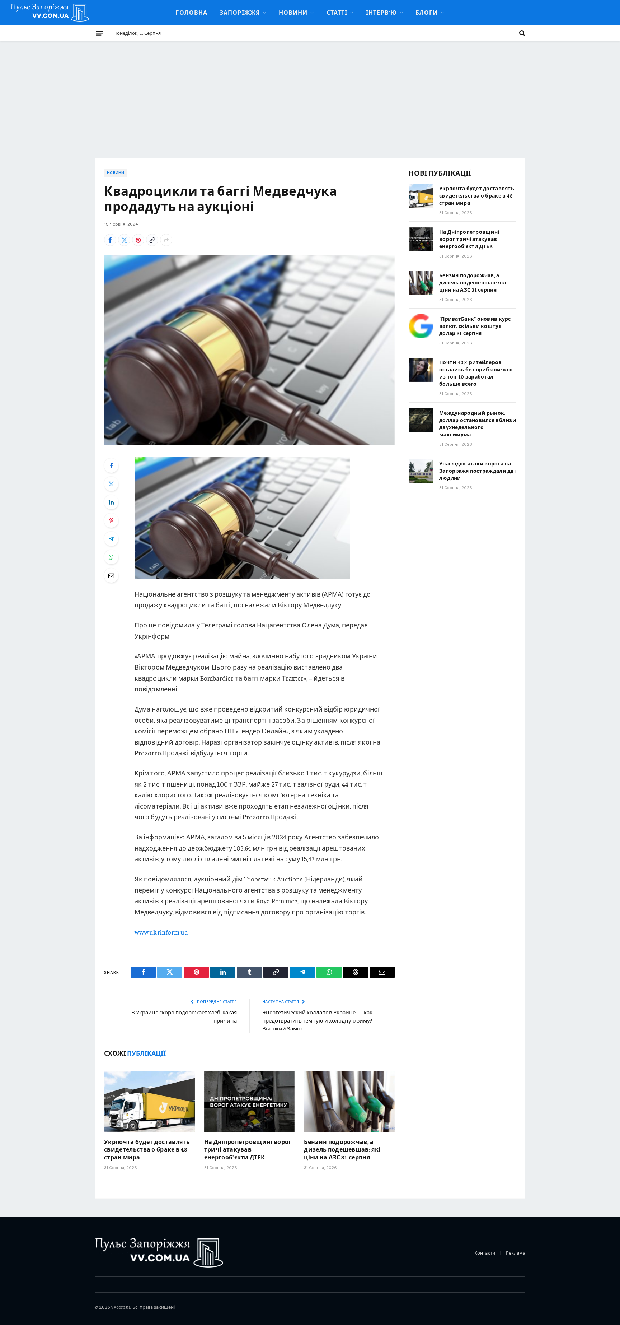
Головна (191, 12)
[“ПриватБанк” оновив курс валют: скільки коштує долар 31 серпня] (421, 326)
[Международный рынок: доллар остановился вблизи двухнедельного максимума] (421, 420)
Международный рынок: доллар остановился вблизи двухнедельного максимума (477, 423)
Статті (337, 12)
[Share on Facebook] (110, 240)
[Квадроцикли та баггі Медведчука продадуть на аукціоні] (249, 350)
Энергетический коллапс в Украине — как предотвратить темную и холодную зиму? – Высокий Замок (319, 1020)
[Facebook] (111, 465)
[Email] (111, 575)
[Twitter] (111, 484)
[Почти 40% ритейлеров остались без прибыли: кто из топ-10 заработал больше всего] (421, 370)
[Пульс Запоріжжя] (50, 12)
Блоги (426, 12)
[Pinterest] (111, 520)
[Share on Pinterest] (138, 240)
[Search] (521, 33)
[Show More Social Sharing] (166, 240)
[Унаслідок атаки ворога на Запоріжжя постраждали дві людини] (421, 471)
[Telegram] (111, 539)
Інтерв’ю (381, 12)
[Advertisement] (310, 95)
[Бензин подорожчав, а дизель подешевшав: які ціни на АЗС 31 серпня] (349, 1101)
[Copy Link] (152, 240)
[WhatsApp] (111, 557)
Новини (293, 12)
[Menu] (99, 33)
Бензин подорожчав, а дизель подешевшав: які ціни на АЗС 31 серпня (342, 1149)
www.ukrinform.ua (161, 932)
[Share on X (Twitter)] (124, 240)
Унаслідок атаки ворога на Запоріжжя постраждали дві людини (477, 470)
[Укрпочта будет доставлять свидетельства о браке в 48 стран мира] (149, 1101)
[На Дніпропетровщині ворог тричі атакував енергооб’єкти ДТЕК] (249, 1101)
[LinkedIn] (111, 502)
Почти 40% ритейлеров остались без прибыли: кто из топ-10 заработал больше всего (476, 373)
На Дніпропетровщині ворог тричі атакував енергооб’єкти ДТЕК (248, 1149)
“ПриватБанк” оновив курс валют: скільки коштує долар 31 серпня (475, 325)
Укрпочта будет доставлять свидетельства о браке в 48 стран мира (147, 1149)
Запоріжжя (240, 12)
